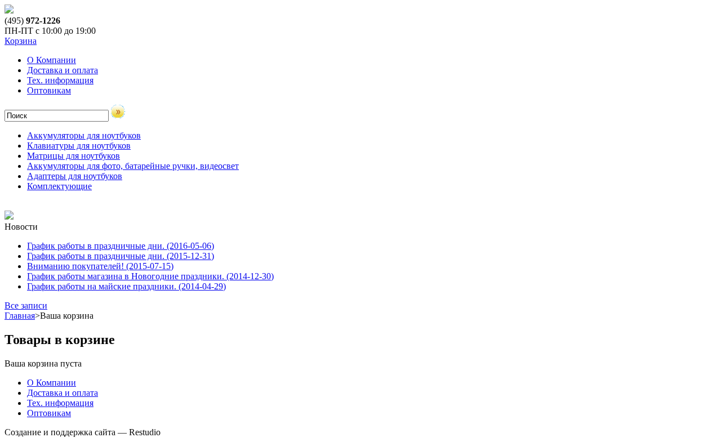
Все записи (26, 305)
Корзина (21, 41)
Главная (20, 315)
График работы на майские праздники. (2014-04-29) (126, 286)
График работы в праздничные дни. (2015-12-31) (120, 256)
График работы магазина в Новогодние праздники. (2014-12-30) (150, 276)
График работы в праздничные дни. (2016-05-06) (120, 246)
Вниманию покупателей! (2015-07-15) (100, 266)
